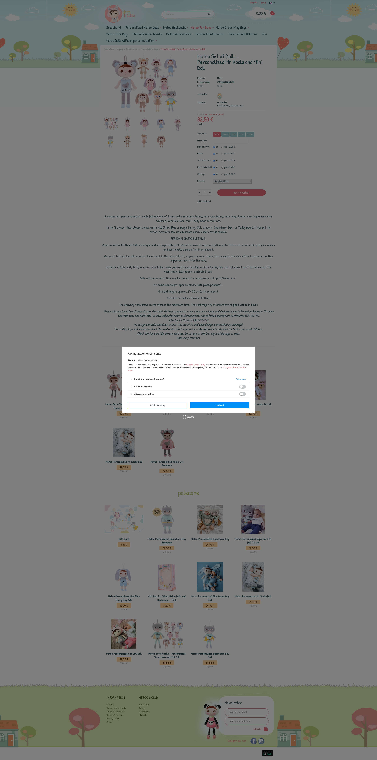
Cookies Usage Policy (195, 365)
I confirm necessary (157, 405)
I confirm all (219, 405)
